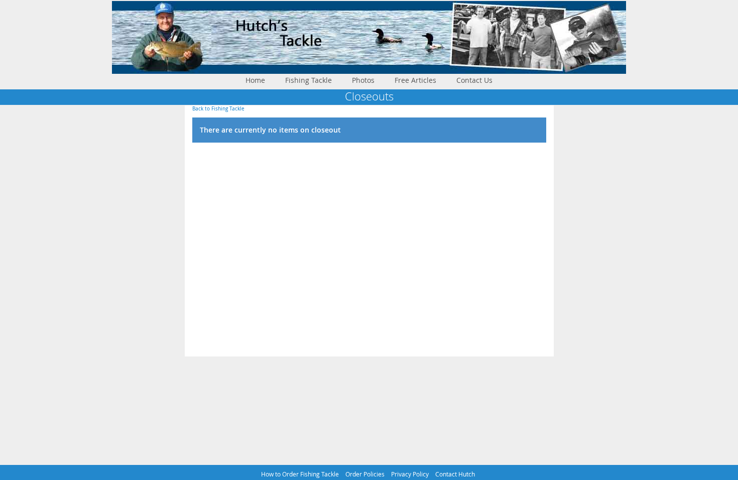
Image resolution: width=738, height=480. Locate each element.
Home (255, 80)
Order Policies (365, 474)
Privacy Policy (410, 474)
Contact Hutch (455, 474)
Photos (363, 80)
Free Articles (415, 80)
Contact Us (474, 80)
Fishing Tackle (308, 80)
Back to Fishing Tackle (218, 108)
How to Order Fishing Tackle (300, 474)
